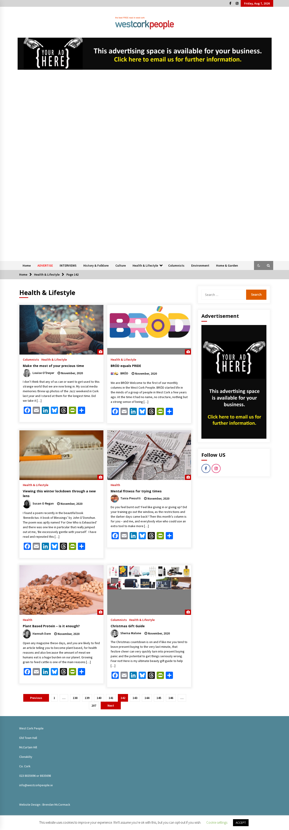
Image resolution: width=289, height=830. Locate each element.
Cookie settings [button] (216, 822)
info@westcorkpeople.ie (36, 785)
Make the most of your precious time (53, 366)
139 (87, 698)
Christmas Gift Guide (128, 626)
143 (135, 698)
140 (99, 698)
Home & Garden (227, 265)
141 (111, 698)
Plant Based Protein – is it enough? (51, 626)
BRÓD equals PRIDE (126, 366)
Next (110, 705)
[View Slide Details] (145, 54)
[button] (258, 265)
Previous (36, 698)
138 (75, 698)
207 (93, 705)
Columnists (176, 265)
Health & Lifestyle (145, 265)
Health (115, 484)
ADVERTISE (45, 265)
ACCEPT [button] (241, 823)
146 (170, 698)
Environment (200, 265)
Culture (120, 265)
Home (27, 265)
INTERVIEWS (68, 265)
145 (158, 698)
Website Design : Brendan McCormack (44, 804)
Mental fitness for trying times (136, 491)
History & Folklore (96, 265)
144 (146, 698)
